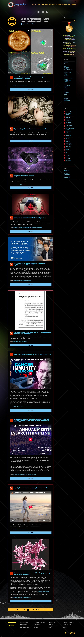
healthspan (71, 44)
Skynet (65, 71)
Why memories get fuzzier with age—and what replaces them (30, 129)
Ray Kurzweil (66, 67)
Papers (50, 4)
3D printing (66, 62)
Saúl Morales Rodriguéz (68, 114)
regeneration (66, 51)
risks (72, 51)
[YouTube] (73, 633)
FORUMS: (50, 628)
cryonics (65, 101)
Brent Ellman (68, 150)
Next (43, 610)
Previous (19, 610)
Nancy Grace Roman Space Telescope (23, 176)
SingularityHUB (67, 177)
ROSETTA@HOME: (22, 628)
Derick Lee (67, 140)
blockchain (73, 39)
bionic (65, 87)
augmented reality (67, 80)
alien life (65, 74)
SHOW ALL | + (65, 161)
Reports (46, 4)
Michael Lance (68, 154)
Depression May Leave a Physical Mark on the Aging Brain (29, 218)
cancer (67, 41)
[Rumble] (75, 633)
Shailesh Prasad (68, 120)
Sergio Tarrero (15, 529)
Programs (42, 4)
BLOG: (35, 624)
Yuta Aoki (67, 138)
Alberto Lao (67, 141)
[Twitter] (68, 633)
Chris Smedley (68, 160)
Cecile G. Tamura (68, 137)
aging (64, 35)
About (33, 4)
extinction (69, 42)
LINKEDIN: (50, 622)
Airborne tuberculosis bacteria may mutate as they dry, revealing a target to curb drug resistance (32, 573)
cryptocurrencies (67, 103)
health (66, 44)
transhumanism (67, 54)
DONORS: (50, 624)
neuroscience (34, 227)
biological (66, 86)
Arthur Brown (15, 184)
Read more (30, 90)
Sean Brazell (68, 147)
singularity (74, 51)
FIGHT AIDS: (21, 626)
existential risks (65, 42)
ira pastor (66, 47)
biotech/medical (22, 227)
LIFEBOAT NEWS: (36, 622)
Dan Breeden (68, 119)
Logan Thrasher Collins (16, 475)
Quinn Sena (67, 117)
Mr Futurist (66, 173)
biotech (72, 38)
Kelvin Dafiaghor (15, 341)
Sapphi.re (26, 633)
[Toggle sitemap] (73, 1)
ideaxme (64, 45)
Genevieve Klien (68, 111)
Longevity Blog (67, 171)
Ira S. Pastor (67, 158)
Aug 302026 (11, 78)
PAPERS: (35, 628)
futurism (18, 137)
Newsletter (61, 4)
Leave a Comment (24, 86)
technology (72, 52)
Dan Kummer (68, 131)
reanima (68, 50)
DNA (65, 66)
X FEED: (21, 624)
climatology (66, 95)
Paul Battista (15, 407)
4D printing (66, 63)
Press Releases (73, 4)
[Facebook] (66, 633)
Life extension (71, 47)
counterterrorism (67, 100)
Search (74, 20)
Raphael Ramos (68, 144)
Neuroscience (74, 48)
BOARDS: (64, 624)
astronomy (66, 79)
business (65, 93)
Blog (35, 4)
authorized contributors (30, 24)
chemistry (66, 94)
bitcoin (70, 39)
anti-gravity (66, 75)
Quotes (65, 4)
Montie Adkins (68, 157)
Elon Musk (66, 68)
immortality (68, 45)
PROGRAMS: (65, 626)
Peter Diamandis (67, 65)
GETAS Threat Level (12, 624)
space (65, 52)
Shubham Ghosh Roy (16, 227)
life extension (30, 227)
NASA (72, 48)
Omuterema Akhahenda (67, 133)
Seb (66, 152)
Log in (24, 24)
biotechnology (66, 39)
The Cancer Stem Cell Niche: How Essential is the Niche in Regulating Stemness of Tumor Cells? (29, 264)
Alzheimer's (68, 35)
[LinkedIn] (71, 633)
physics (22, 184)
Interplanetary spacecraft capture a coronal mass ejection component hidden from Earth (29, 77)
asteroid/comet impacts (68, 78)
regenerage (72, 50)
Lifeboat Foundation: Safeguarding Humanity (17, 5)
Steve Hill (67, 149)
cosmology (19, 184)
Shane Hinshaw (68, 143)
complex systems (67, 97)
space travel (19, 86)
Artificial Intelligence (67, 36)
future (72, 42)
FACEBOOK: (21, 622)
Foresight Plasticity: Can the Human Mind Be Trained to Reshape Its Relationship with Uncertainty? (32, 333)
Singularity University (68, 69)
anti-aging (73, 35)
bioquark (67, 38)
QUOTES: (64, 628)
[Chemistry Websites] (69, 27)
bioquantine (72, 36)
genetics (26, 227)
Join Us (57, 4)
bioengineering (67, 85)
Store (69, 4)
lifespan (64, 48)
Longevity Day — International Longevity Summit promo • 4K (30, 488)
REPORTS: (35, 626)
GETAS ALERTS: (65, 622)
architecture (66, 76)
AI (66, 35)
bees (65, 82)
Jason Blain (67, 155)
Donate (53, 4)
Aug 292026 (11, 420)
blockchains (66, 92)
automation (66, 81)
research (70, 51)
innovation (24, 407)
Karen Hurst (67, 126)
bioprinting (66, 88)
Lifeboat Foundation (15, 633)
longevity (69, 48)
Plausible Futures (67, 176)
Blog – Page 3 (42, 12)
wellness (72, 54)
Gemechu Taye (68, 123)
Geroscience (66, 170)
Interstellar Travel (73, 45)
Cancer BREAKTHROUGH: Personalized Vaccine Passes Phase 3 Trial (32, 355)
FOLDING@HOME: (51, 626)
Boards (38, 4)
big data (65, 84)
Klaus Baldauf (68, 135)
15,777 (37, 610)
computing (66, 98)
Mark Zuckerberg (67, 72)
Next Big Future (67, 174)
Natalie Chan (14, 86)
